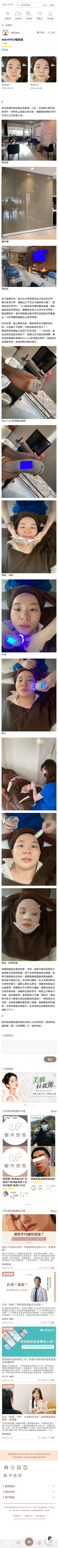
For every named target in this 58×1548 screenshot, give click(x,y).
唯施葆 (5, 49)
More (54, 1111)
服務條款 (28, 1516)
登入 (45, 5)
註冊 (52, 5)
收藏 (42, 32)
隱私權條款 (40, 1516)
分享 (53, 32)
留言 (50, 1059)
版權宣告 (17, 1516)
